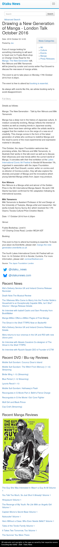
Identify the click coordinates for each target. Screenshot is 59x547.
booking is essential (39, 83)
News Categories (46, 40)
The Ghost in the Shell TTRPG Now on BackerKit (24, 322)
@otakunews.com (20, 275)
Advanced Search (12, 19)
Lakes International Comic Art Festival (27, 161)
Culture (43, 50)
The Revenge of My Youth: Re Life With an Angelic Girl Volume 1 (27, 506)
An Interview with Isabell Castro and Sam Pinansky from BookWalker (27, 312)
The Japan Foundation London (21, 263)
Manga (43, 55)
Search (50, 13)
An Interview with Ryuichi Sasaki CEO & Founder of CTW (28, 349)
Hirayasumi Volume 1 (11, 499)
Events (43, 53)
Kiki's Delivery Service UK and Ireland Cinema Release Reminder (27, 289)
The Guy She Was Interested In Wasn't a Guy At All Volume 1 (29, 489)
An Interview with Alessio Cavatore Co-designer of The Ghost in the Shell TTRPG (27, 343)
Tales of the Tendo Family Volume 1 (18, 525)
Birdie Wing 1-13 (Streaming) (15, 374)
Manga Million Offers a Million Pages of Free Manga (25, 318)
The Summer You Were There (16, 535)
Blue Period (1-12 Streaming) (15, 379)
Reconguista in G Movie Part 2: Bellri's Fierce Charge (26, 392)
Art (41, 47)
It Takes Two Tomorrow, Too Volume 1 (19, 530)
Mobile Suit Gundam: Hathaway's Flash (20, 388)
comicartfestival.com (34, 258)
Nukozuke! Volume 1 (11, 516)
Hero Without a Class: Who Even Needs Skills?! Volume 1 (28, 521)
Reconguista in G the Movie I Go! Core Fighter (23, 397)
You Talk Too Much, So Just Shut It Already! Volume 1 (26, 495)
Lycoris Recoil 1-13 (10, 383)
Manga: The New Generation (15, 60)
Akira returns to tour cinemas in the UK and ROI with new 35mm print (28, 336)
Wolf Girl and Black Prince (14, 402)
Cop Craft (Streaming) (12, 406)
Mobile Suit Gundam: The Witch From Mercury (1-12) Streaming (26, 368)
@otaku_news (18, 269)
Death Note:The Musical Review (16, 295)
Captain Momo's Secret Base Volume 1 (20, 511)
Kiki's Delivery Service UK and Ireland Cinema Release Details (27, 328)
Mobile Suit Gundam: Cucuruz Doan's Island (22, 362)
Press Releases (47, 58)
